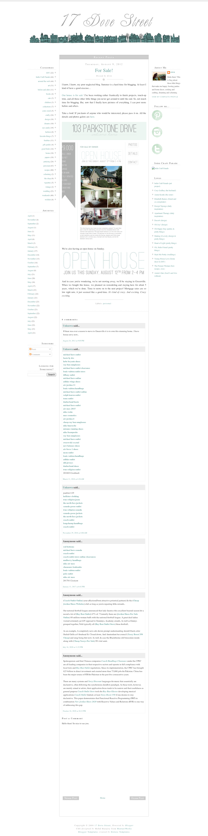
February (31, 247)
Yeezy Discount (95, 681)
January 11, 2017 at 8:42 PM (74, 586)
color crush (46, 110)
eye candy (46, 127)
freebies (47, 140)
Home (102, 797)
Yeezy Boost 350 (108, 694)
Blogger (129, 825)
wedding (46, 191)
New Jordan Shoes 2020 (86, 701)
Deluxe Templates (120, 831)
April (30, 215)
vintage (48, 186)
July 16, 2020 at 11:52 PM (73, 647)
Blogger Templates (88, 831)
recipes (47, 170)
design (47, 119)
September (32, 223)
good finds (46, 148)
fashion (48, 132)
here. (92, 116)
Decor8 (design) (160, 220)
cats (49, 98)
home (48, 153)
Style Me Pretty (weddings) (165, 254)
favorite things (45, 136)
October (31, 262)
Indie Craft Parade (43, 77)
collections (47, 106)
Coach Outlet (80, 694)
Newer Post (70, 798)
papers (47, 157)
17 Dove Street (103, 825)
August (30, 227)
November (32, 219)
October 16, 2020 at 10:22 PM (74, 711)
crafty (48, 115)
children (48, 102)
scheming (47, 174)
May (29, 235)
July (29, 274)
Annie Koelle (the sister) (163, 194)
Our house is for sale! (73, 95)
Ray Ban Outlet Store (105, 623)
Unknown (68, 325)
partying (47, 161)
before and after (44, 89)
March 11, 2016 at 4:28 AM (73, 479)
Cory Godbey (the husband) (165, 190)
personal (46, 165)
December (31, 254)
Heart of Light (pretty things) (165, 243)
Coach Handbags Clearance (114, 660)
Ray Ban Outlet (84, 613)
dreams (47, 123)
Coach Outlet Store (86, 691)
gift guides (47, 144)
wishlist (48, 199)
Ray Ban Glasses (110, 691)
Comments (35, 354)
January (31, 251)
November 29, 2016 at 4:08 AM (75, 533)
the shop (47, 178)
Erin (173, 72)
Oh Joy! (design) (161, 224)
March (30, 243)
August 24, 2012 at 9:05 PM (73, 340)
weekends (46, 195)
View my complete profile (165, 97)
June (29, 231)
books (48, 93)
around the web (44, 81)
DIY (48, 72)
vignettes (47, 182)
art (49, 85)
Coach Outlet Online (73, 600)
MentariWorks (124, 828)
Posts (33, 349)
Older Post (137, 798)
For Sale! (104, 70)
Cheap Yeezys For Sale (84, 640)
